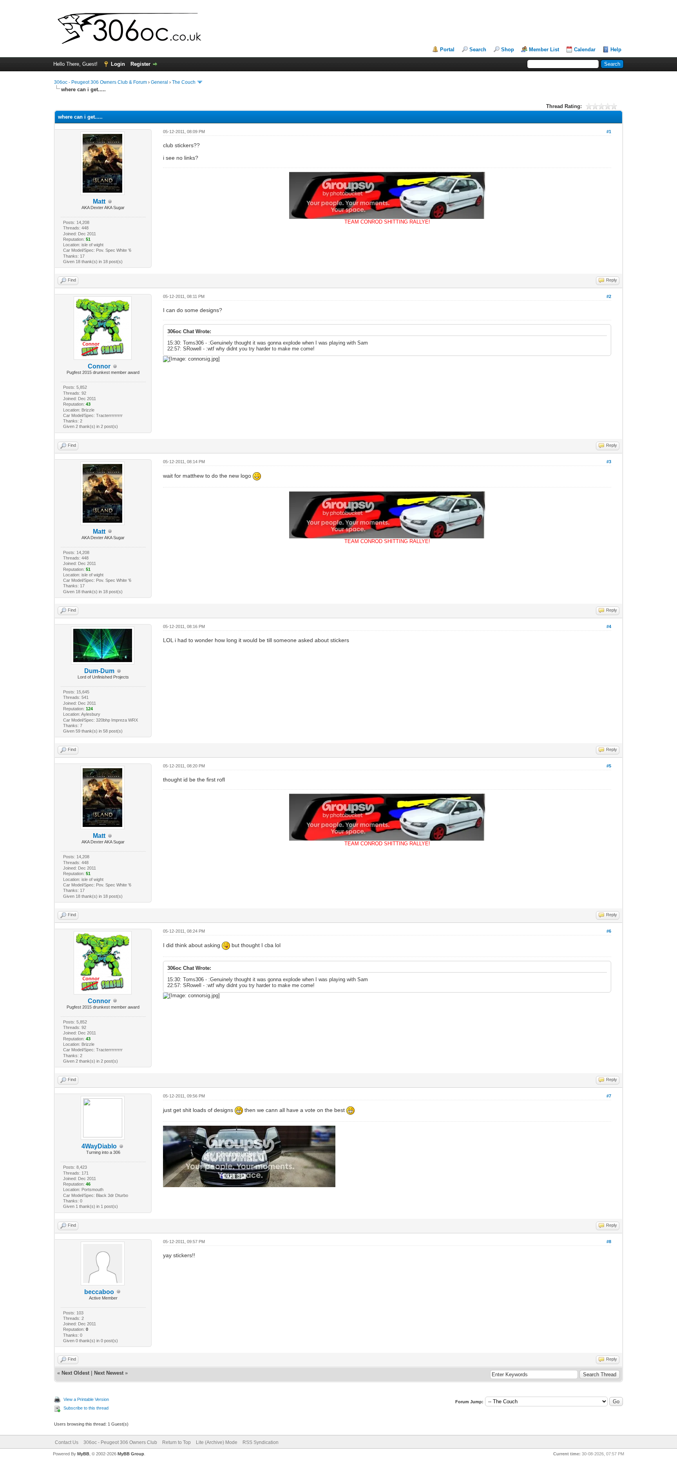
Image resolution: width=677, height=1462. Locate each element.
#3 (608, 461)
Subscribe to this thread (86, 1408)
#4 (608, 626)
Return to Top (176, 1442)
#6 (608, 931)
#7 (608, 1096)
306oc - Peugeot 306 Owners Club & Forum (100, 82)
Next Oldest (75, 1373)
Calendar (585, 49)
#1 (608, 131)
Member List (544, 49)
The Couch (183, 82)
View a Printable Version (86, 1399)
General (159, 82)
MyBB (83, 1453)
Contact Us (66, 1442)
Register (140, 64)
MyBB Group (131, 1453)
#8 (608, 1241)
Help (615, 49)
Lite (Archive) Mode (216, 1442)
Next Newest (108, 1373)
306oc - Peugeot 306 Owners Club (120, 1442)
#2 (608, 296)
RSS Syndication (261, 1442)
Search (477, 49)
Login (118, 64)
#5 (608, 765)
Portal (447, 49)
